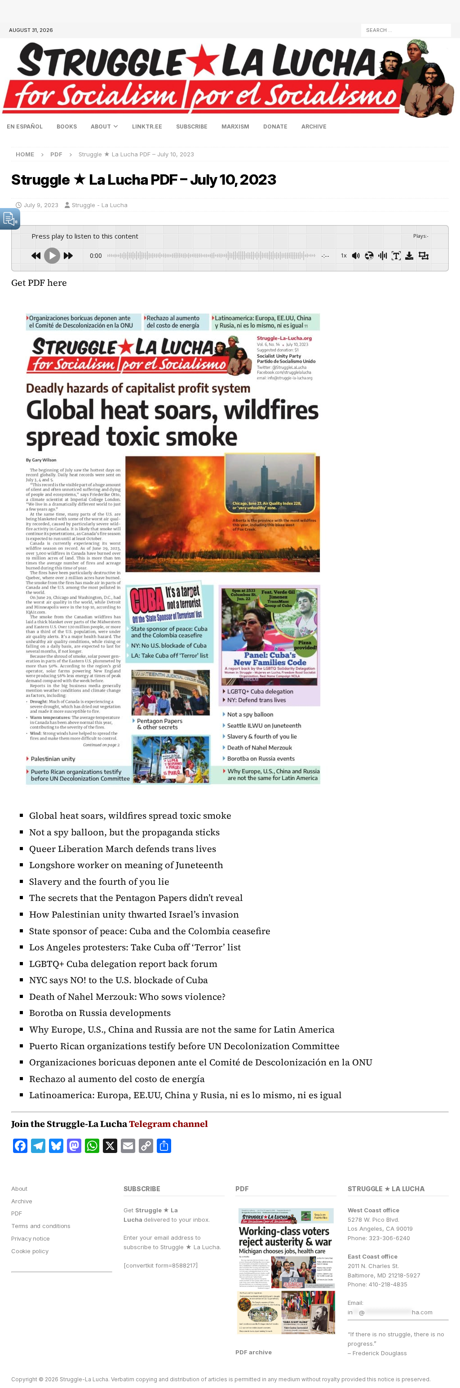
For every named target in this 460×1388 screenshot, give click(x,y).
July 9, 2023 (41, 204)
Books (67, 126)
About (101, 126)
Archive (314, 126)
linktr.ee (147, 126)
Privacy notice (30, 1238)
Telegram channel (168, 1123)
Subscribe (192, 126)
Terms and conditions (41, 1225)
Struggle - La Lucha (100, 204)
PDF (16, 1213)
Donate (275, 126)
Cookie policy (29, 1251)
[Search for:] (406, 29)
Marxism (235, 126)
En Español (25, 126)
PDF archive (253, 1352)
